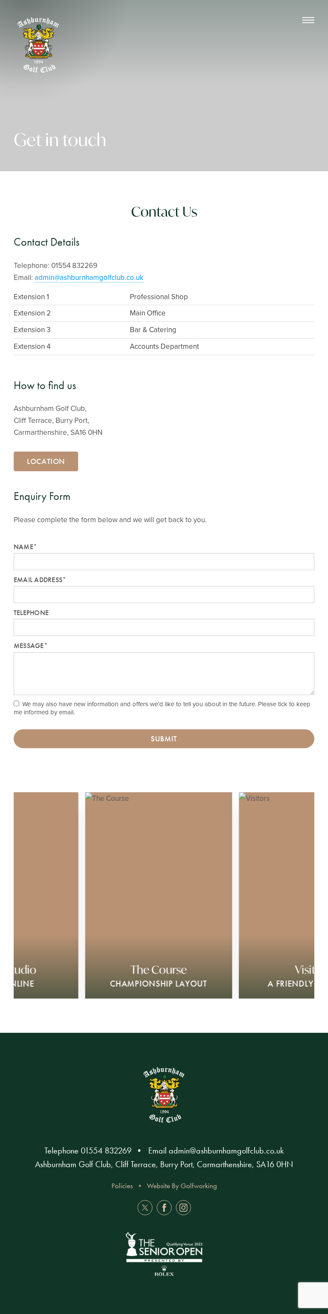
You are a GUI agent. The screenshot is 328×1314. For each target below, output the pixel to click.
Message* (31, 646)
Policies (122, 1185)
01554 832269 (106, 1150)
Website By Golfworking (182, 1185)
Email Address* (40, 580)
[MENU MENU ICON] (304, 20)
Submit (164, 738)
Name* (25, 547)
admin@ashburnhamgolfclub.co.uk (89, 277)
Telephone (31, 613)
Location (46, 461)
